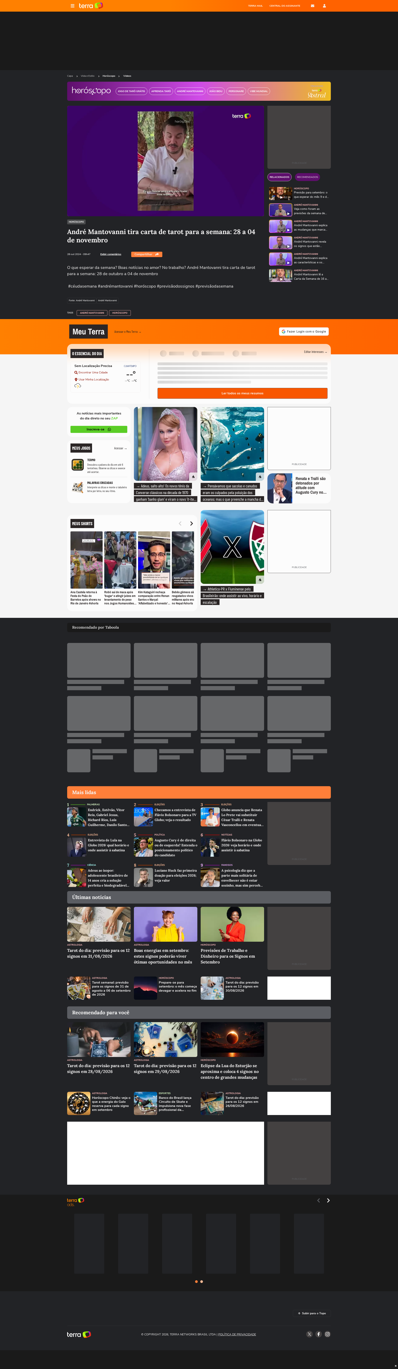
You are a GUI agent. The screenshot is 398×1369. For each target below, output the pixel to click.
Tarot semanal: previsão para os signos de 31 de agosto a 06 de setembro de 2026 (111, 989)
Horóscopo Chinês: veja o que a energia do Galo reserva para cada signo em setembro (111, 1104)
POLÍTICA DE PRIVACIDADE (237, 1334)
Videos (127, 76)
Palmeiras (93, 804)
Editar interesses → (316, 351)
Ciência (91, 865)
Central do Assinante (284, 5)
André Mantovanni (92, 313)
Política (159, 834)
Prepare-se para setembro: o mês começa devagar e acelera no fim (178, 987)
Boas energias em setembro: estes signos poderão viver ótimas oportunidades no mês (163, 956)
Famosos (227, 865)
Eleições (159, 804)
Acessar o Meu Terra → (128, 331)
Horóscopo (109, 76)
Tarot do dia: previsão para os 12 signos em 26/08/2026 (242, 1102)
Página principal (91, 5)
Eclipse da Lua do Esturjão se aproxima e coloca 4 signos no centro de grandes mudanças (230, 1071)
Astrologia (74, 944)
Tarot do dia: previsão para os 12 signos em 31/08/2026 (98, 953)
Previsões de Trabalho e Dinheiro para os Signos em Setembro (228, 956)
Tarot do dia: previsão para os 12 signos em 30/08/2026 (242, 987)
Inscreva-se (95, 429)
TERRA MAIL (255, 5)
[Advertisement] (299, 988)
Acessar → (120, 448)
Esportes (165, 1093)
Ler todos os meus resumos (242, 393)
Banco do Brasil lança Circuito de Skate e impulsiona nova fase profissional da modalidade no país (175, 1104)
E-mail (312, 5)
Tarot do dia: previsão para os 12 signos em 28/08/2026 (98, 1068)
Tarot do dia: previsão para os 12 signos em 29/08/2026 (165, 1068)
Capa (70, 76)
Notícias (226, 834)
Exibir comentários (110, 254)
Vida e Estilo (88, 76)
